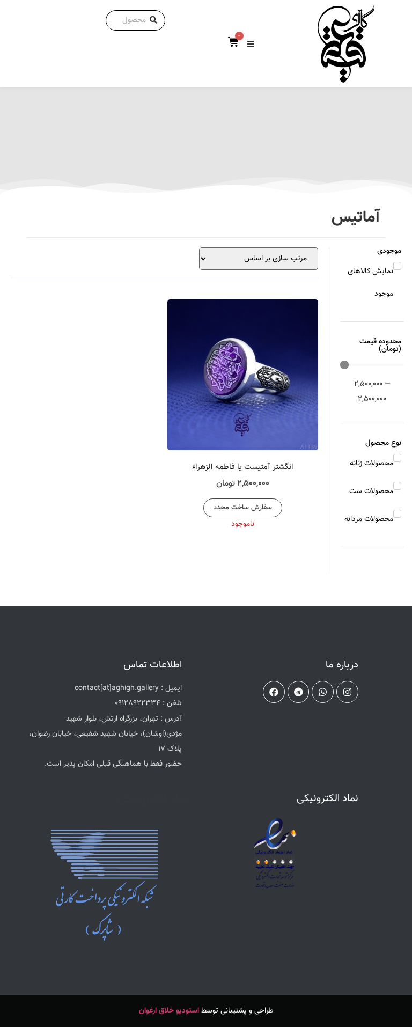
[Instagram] (347, 692)
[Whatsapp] (323, 692)
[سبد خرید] (233, 42)
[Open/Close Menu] (250, 43)
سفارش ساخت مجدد (243, 507)
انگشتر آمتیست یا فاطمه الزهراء (242, 467)
